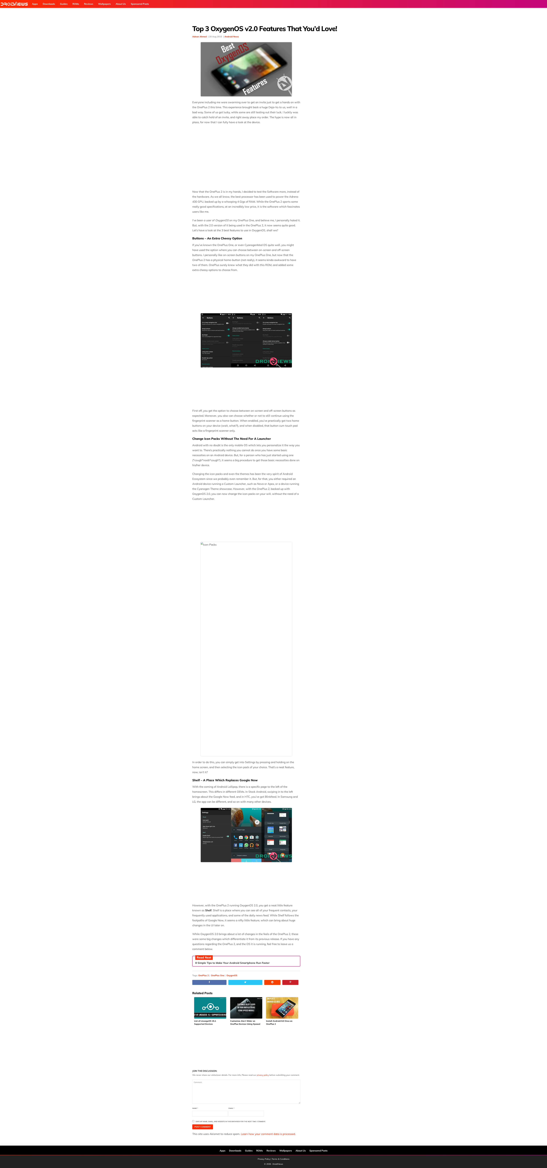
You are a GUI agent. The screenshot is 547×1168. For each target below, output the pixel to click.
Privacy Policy (264, 1159)
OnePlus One (217, 975)
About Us (301, 1150)
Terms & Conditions (280, 1159)
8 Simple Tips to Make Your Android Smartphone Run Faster (232, 963)
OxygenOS (231, 975)
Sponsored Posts (318, 1150)
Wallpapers (285, 1150)
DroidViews (15, 4)
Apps (222, 1150)
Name (195, 1108)
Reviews (271, 1150)
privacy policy (263, 1075)
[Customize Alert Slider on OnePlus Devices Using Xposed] (246, 1008)
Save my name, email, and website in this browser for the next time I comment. (231, 1122)
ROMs (259, 1150)
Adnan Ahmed (199, 36)
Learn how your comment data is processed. (268, 1134)
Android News (231, 36)
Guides (249, 1150)
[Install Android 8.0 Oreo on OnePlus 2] (282, 1008)
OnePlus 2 (203, 975)
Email (231, 1108)
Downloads (235, 1150)
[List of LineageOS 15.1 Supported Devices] (210, 1008)
